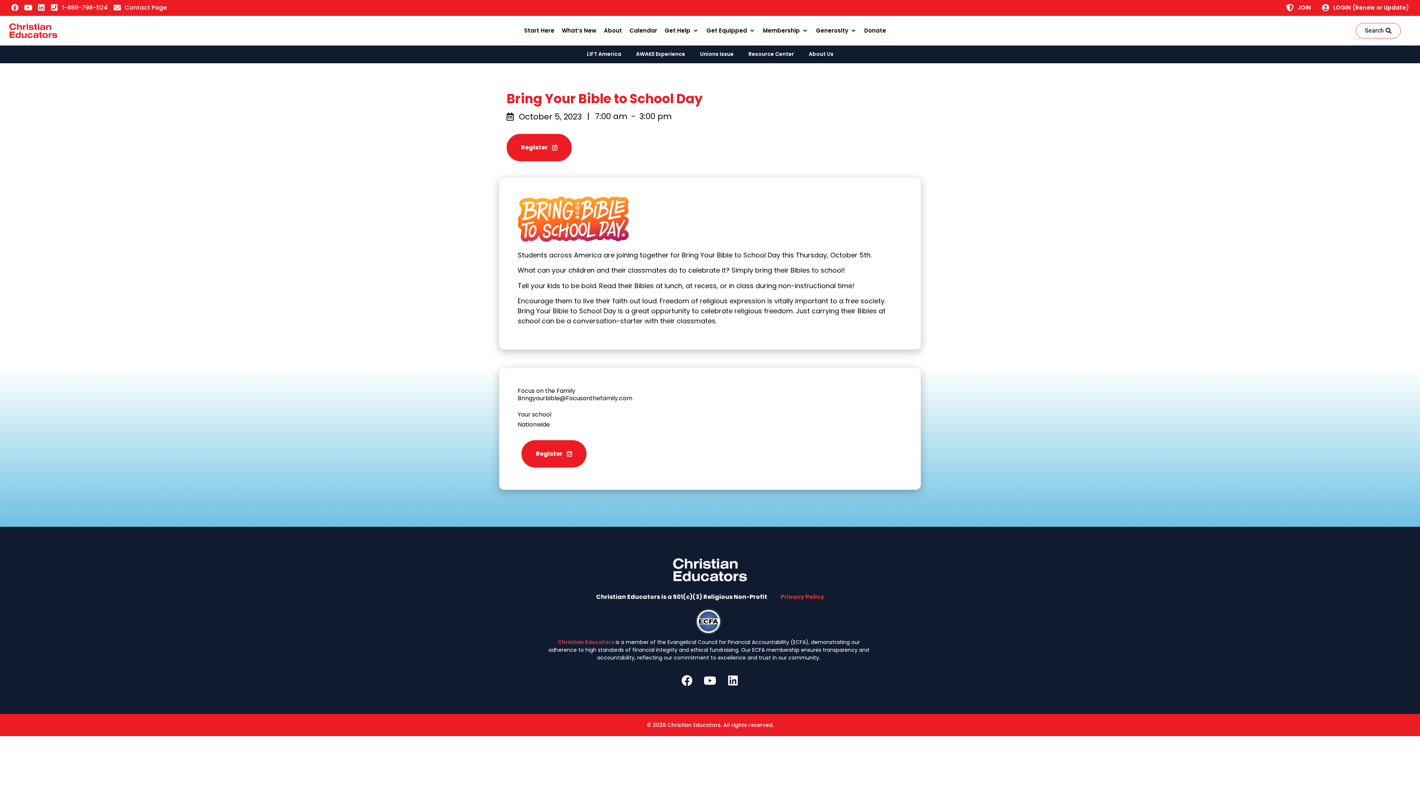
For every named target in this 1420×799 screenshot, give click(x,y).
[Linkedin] (41, 7)
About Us (821, 54)
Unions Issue (717, 54)
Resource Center (771, 54)
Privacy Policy (802, 597)
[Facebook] (14, 7)
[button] (682, 31)
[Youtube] (28, 7)
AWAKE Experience (660, 54)
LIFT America (604, 54)
